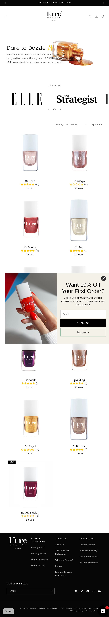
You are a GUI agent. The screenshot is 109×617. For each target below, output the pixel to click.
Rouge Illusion (30, 512)
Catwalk (30, 380)
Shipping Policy (38, 553)
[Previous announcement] (5, 3)
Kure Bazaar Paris (34, 608)
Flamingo (79, 181)
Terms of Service (39, 559)
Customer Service (89, 556)
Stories (58, 566)
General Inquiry (87, 544)
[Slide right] (60, 110)
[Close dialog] (103, 278)
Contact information (93, 611)
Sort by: (60, 124)
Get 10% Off (83, 323)
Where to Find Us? (64, 560)
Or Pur (79, 247)
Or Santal (30, 247)
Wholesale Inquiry (88, 550)
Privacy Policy (38, 547)
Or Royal (30, 446)
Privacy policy (80, 608)
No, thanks (83, 332)
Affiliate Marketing (89, 562)
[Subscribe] (51, 591)
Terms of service (95, 608)
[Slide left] (49, 110)
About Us (59, 544)
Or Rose (30, 181)
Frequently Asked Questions (63, 574)
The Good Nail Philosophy (62, 552)
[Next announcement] (104, 3)
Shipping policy (76, 611)
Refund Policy (38, 565)
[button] (6, 16)
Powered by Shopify (50, 608)
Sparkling (79, 380)
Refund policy (66, 608)
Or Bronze (78, 446)
